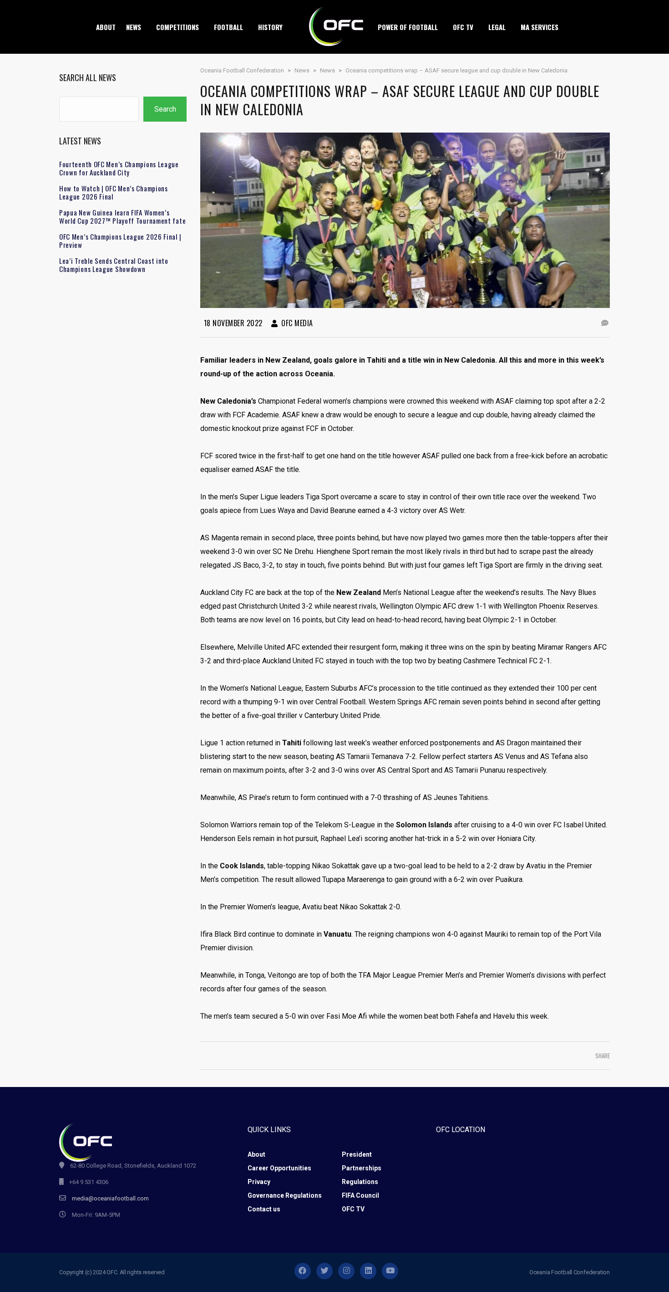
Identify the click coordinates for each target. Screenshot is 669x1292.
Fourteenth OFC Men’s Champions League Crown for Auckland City (119, 168)
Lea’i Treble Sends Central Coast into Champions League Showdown (113, 264)
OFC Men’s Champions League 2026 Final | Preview (120, 240)
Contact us (264, 1209)
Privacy (259, 1181)
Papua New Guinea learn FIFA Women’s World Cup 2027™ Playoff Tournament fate (122, 216)
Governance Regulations (285, 1195)
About (256, 1154)
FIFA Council (360, 1195)
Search (165, 109)
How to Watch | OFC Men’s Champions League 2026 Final (113, 192)
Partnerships (361, 1168)
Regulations (360, 1181)
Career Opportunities (279, 1168)
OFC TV (353, 1209)
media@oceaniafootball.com (110, 1198)
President (357, 1154)
